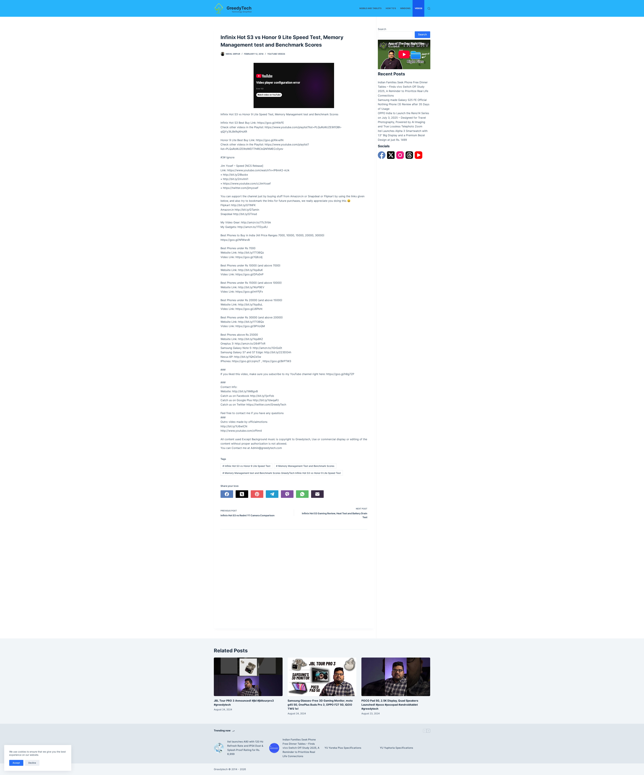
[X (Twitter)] (242, 494)
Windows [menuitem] (405, 8)
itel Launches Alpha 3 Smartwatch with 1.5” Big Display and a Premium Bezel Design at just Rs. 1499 (402, 135)
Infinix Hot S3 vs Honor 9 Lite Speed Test (246, 465)
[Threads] (409, 155)
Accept (16, 762)
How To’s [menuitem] (391, 8)
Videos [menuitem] (418, 8)
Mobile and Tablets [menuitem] (370, 8)
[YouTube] (418, 155)
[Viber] (287, 494)
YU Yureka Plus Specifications (343, 747)
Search (382, 29)
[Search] (429, 8)
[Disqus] (294, 580)
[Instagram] (400, 155)
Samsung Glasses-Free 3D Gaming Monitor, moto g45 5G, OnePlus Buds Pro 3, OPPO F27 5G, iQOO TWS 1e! (320, 704)
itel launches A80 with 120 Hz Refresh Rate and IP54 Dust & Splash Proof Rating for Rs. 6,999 (245, 748)
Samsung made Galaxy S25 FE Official (402, 100)
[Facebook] (227, 494)
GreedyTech (239, 8)
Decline (32, 762)
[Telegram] (272, 494)
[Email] (317, 494)
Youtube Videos (276, 54)
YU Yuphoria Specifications (396, 747)
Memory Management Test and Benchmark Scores (305, 465)
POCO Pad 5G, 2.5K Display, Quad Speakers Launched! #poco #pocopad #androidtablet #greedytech (389, 704)
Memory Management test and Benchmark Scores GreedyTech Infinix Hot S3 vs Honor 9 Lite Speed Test (282, 473)
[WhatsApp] (302, 494)
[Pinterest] (257, 494)
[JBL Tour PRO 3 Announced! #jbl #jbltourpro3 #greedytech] (248, 677)
